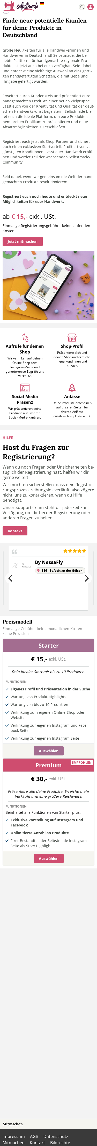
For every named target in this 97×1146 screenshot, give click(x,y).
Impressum (14, 1136)
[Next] (86, 578)
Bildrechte (60, 1142)
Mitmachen (13, 1124)
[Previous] (11, 578)
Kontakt (37, 1142)
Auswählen (48, 750)
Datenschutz (55, 1136)
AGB (34, 1136)
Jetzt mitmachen (23, 241)
